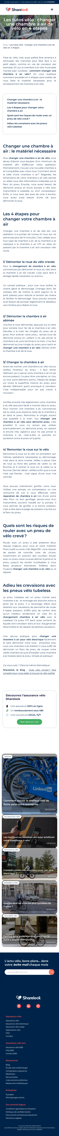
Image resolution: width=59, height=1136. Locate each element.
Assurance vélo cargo (15, 1027)
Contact (9, 1036)
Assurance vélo (12, 1021)
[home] (17, 9)
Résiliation (10, 1074)
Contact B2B (11, 1053)
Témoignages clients (15, 1097)
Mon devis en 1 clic (29, 722)
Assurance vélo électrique (17, 1024)
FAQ (8, 1033)
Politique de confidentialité (18, 1112)
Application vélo (13, 1030)
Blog (5, 45)
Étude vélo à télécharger (17, 1068)
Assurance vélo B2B (14, 1047)
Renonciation (12, 1077)
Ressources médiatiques (17, 1083)
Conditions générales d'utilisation (21, 1109)
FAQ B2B (10, 1050)
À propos (10, 1094)
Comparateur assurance (16, 1071)
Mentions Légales (14, 1118)
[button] (52, 9)
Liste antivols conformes (16, 1080)
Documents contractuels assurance (21, 1115)
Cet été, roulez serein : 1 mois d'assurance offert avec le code (29, 2)
